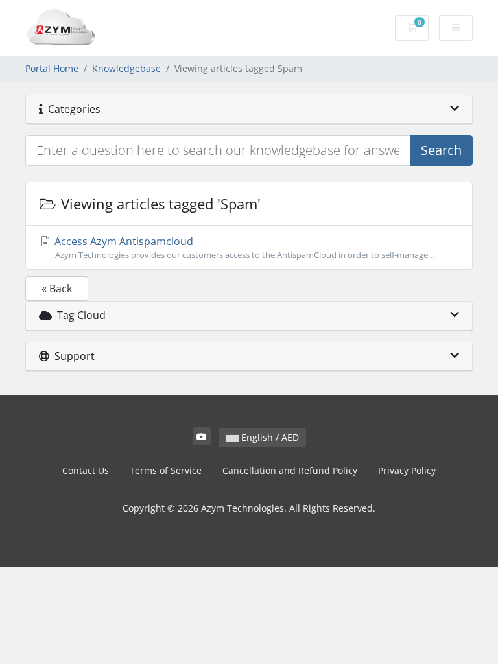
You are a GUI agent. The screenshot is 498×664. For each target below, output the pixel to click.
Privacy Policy (407, 470)
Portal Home (51, 68)
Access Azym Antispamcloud (243, 247)
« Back (57, 288)
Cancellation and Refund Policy (289, 470)
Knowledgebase (126, 68)
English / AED (269, 437)
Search (441, 150)
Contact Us (85, 470)
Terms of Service (166, 470)
